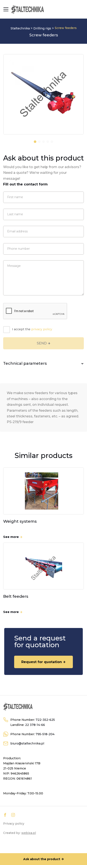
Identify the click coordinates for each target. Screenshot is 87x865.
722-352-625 (45, 720)
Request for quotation (41, 662)
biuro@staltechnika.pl (27, 743)
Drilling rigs (42, 28)
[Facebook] (5, 815)
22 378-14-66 (35, 725)
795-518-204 (45, 734)
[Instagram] (13, 815)
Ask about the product (41, 859)
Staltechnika (20, 28)
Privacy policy (13, 823)
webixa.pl (28, 833)
